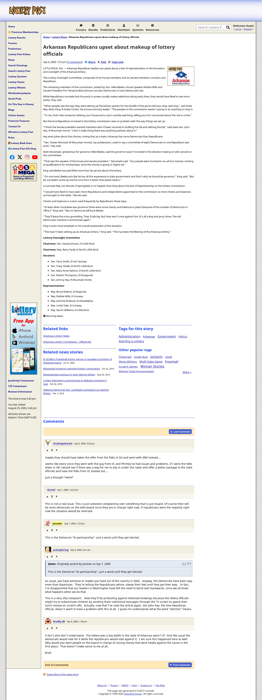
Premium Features (19, 120)
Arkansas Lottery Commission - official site (67, 341)
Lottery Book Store (21, 143)
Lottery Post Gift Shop (23, 148)
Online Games (16, 115)
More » (187, 372)
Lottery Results (17, 37)
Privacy (114, 685)
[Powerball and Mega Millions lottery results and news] (23, 180)
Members (124, 30)
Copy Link (118, 62)
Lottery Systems (17, 76)
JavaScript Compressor (21, 380)
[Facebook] (12, 157)
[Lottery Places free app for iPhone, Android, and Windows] (23, 373)
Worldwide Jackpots (19, 93)
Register (248, 29)
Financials (125, 357)
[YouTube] (35, 157)
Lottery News (59, 37)
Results (93, 30)
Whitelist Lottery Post (20, 132)
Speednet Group (133, 693)
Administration (129, 336)
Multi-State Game (150, 361)
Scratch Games (128, 366)
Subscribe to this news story (63, 674)
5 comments (75, 62)
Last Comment (182, 431)
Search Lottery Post (19, 71)
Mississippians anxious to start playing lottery (69, 374)
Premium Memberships (25, 32)
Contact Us (14, 126)
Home (11, 26)
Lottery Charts (16, 82)
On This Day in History (21, 104)
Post (103, 62)
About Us (102, 685)
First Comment (181, 665)
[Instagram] (27, 157)
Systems (137, 30)
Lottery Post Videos (19, 54)
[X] (20, 157)
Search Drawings (17, 65)
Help (134, 685)
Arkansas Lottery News (56, 336)
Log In (238, 29)
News (11, 59)
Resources (152, 30)
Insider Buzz (141, 357)
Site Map (160, 685)
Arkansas (149, 336)
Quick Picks (14, 98)
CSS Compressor (17, 386)
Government (166, 336)
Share (92, 62)
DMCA (125, 685)
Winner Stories (152, 366)
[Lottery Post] (27, 10)
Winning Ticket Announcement (136, 371)
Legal (168, 357)
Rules (11, 137)
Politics (182, 336)
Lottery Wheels (17, 87)
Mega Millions (128, 361)
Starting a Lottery (131, 341)
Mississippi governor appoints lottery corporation (71, 368)
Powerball (171, 361)
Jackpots (156, 357)
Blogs (11, 109)
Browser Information (20, 391)
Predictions (107, 30)
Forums (81, 30)
